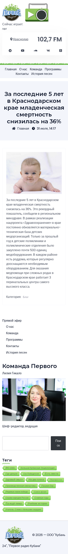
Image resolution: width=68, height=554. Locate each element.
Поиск (58, 443)
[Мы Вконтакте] (48, 50)
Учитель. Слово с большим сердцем (23, 509)
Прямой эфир (12, 320)
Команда (36, 69)
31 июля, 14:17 (46, 128)
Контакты (22, 74)
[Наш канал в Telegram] (10, 50)
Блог (26, 297)
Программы (53, 69)
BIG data (10, 468)
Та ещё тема (14, 503)
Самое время (40, 492)
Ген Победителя (31, 474)
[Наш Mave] (35, 50)
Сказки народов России (17, 498)
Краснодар (20, 39)
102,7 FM (50, 39)
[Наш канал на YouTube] (22, 50)
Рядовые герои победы (17, 492)
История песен (41, 74)
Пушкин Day (48, 486)
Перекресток (56, 480)
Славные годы (42, 498)
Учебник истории (37, 503)
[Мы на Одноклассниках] (61, 50)
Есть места (51, 473)
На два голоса (36, 479)
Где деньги (11, 473)
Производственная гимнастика (21, 486)
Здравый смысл (14, 479)
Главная (11, 69)
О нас (23, 69)
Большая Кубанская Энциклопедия (38, 468)
